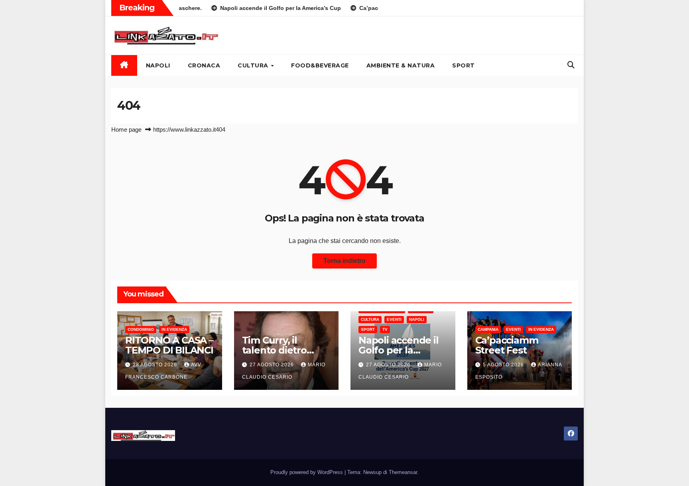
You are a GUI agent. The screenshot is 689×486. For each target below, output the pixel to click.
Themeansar (403, 472)
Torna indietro (344, 260)
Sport (463, 65)
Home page (126, 129)
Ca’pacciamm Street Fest (506, 345)
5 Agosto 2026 (504, 364)
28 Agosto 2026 (156, 364)
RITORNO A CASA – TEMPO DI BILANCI (169, 345)
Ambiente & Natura (400, 65)
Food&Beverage (320, 65)
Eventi (394, 319)
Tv (385, 329)
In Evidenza (174, 329)
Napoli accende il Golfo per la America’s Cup (398, 350)
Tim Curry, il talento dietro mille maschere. (279, 350)
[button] (571, 65)
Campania (488, 329)
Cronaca (204, 65)
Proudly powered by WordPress (307, 472)
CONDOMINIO (141, 329)
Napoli (158, 65)
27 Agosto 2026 (272, 364)
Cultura (254, 65)
